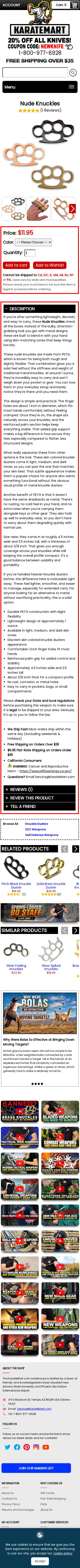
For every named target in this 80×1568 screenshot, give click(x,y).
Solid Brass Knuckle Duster (51, 885)
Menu (10, 87)
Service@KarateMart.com (34, 1409)
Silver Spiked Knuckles (51, 967)
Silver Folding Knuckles (16, 967)
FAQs (43, 1504)
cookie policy (62, 1553)
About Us (8, 1493)
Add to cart (16, 265)
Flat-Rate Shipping (53, 1498)
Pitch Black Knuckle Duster (16, 885)
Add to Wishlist (50, 265)
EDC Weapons (35, 829)
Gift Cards (47, 1493)
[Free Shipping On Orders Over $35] (40, 62)
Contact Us (9, 1498)
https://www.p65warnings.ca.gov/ (46, 771)
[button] (72, 208)
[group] (16, 875)
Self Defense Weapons (41, 835)
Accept (40, 1561)
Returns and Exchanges (18, 1510)
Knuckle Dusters (36, 824)
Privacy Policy (11, 1504)
